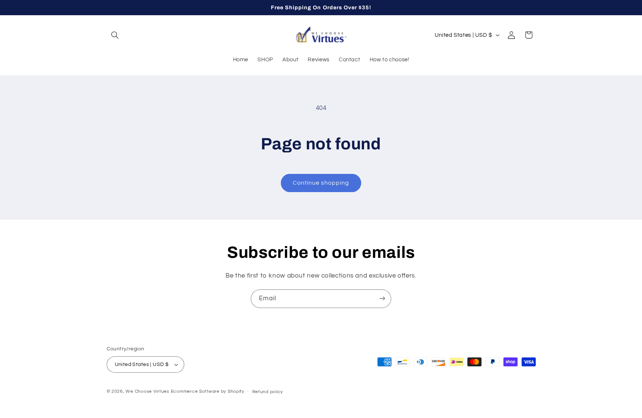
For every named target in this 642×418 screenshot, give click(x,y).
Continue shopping (321, 183)
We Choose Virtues (147, 391)
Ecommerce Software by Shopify (207, 391)
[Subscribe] (382, 298)
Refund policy (267, 392)
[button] (115, 34)
